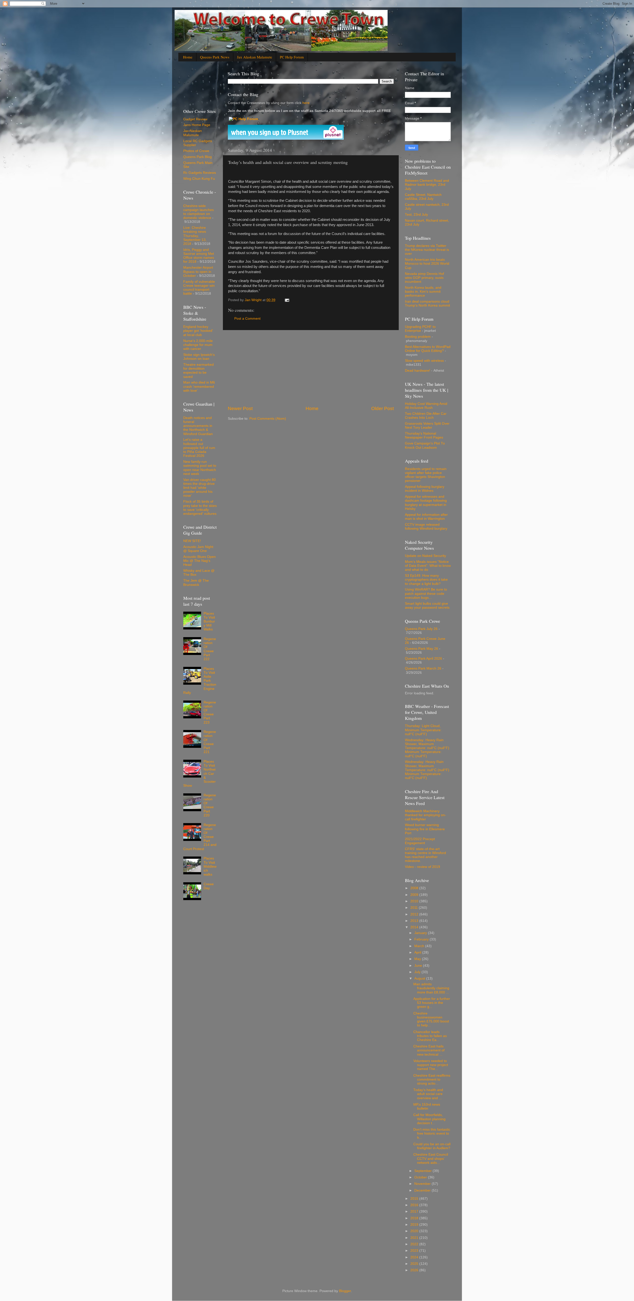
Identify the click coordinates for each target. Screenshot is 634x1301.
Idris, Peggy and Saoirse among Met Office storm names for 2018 (198, 256)
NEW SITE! (192, 541)
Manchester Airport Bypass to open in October (198, 271)
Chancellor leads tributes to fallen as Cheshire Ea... (430, 1036)
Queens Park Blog (197, 157)
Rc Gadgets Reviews (199, 173)
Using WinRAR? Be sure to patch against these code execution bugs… (426, 593)
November (423, 1184)
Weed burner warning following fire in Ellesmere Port (425, 829)
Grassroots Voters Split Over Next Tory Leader (427, 425)
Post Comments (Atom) (267, 418)
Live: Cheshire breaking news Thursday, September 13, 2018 (195, 236)
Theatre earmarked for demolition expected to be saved (198, 371)
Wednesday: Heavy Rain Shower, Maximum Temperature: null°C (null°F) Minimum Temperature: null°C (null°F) (427, 748)
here (305, 103)
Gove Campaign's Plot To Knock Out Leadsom (425, 445)
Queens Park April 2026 (423, 658)
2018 (414, 1218)
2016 (414, 1205)
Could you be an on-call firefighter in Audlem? (431, 1146)
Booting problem (418, 336)
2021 (414, 1238)
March (419, 946)
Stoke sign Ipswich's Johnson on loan (199, 357)
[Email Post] (286, 300)
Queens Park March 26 (423, 668)
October (421, 1177)
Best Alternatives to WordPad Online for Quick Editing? (427, 349)
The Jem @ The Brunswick (196, 582)
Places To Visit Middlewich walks (210, 866)
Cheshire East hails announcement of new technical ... (429, 1050)
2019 (414, 1224)
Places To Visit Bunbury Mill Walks (209, 621)
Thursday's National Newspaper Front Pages (424, 435)
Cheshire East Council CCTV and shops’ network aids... (430, 1158)
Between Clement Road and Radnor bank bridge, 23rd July (427, 184)
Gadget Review (195, 119)
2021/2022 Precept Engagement (420, 841)
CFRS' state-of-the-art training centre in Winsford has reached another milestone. (425, 855)
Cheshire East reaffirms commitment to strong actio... (431, 1079)
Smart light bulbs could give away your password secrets (427, 605)
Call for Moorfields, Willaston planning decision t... (429, 1119)
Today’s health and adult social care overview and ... (428, 1094)
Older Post (382, 408)
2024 (414, 1257)
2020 (414, 1231)
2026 (414, 1270)
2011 (414, 908)
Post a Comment (247, 318)
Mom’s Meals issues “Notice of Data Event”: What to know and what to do (428, 566)
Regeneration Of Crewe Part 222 (210, 649)
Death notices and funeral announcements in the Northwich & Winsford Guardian (198, 426)
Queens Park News (214, 56)
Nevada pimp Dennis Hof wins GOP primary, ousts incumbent (424, 278)
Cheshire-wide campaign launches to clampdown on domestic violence (198, 212)
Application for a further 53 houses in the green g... (431, 1003)
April (418, 952)
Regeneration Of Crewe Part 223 (210, 712)
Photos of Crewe (196, 151)
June (418, 965)
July (418, 972)
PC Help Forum (292, 56)
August (420, 978)
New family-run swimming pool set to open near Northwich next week (199, 468)
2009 (414, 895)
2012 (414, 914)
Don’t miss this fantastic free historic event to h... (431, 1133)
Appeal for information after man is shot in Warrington (426, 516)
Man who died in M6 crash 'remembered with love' (199, 386)
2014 (414, 927)
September (423, 1171)
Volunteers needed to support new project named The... (430, 1065)
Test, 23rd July (416, 214)
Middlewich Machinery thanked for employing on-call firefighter (425, 815)
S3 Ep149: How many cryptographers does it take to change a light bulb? (426, 579)
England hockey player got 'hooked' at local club (198, 331)
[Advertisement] (311, 368)
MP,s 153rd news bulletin (426, 1106)
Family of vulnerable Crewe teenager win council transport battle (199, 288)
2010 (414, 901)
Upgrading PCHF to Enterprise (420, 329)
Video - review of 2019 (422, 867)
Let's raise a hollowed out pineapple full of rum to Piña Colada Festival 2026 (199, 448)
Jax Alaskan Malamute (254, 56)
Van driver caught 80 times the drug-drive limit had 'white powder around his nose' (199, 488)
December (423, 1190)
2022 (414, 1244)
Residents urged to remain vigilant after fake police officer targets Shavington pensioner (426, 475)
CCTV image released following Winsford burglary (426, 526)
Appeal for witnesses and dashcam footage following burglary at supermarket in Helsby (426, 503)
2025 (414, 1264)
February (422, 939)
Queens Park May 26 (421, 648)
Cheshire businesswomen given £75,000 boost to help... (431, 1019)
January (421, 933)
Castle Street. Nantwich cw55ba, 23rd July (423, 197)
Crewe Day (209, 886)
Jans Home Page (196, 125)
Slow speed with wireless (424, 361)
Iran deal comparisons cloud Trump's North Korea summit (427, 303)
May (418, 959)
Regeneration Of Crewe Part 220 (210, 805)
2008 (414, 888)
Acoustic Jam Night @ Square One (198, 549)
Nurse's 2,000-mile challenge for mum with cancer (198, 345)
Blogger (345, 1291)
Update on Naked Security (425, 556)
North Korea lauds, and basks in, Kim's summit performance (423, 291)
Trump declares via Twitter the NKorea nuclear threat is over (427, 250)
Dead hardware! (417, 370)
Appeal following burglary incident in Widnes (424, 489)
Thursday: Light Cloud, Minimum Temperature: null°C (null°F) (423, 730)
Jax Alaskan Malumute (192, 133)
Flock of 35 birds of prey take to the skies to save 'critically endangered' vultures (200, 508)
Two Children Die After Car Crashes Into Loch (426, 415)
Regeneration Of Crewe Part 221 (210, 742)
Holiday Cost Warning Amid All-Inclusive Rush (426, 406)
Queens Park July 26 (421, 629)
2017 (414, 1211)
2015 (414, 1198)
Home (187, 56)
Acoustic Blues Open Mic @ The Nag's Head (199, 561)
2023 (414, 1250)
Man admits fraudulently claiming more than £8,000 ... (431, 988)
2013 (414, 921)
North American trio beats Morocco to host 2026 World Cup (427, 263)
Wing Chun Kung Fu (199, 179)
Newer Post (240, 408)
